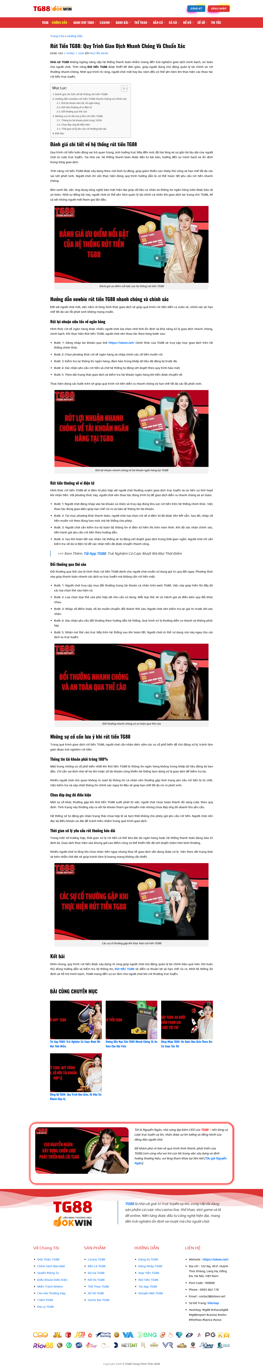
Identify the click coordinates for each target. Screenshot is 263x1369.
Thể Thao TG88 (98, 1286)
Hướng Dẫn (59, 22)
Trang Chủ (57, 36)
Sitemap (213, 1303)
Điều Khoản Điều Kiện (52, 1280)
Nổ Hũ (187, 22)
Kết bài (59, 133)
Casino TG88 (96, 1259)
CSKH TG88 (45, 1300)
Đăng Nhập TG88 (150, 1266)
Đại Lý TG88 (45, 1306)
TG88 (45, 22)
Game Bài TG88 (98, 1300)
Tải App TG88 (95, 553)
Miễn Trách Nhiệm (50, 1286)
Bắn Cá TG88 (97, 1266)
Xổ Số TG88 (96, 1293)
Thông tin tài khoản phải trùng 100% (81, 120)
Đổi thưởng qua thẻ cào (74, 111)
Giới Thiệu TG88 (48, 1259)
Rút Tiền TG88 (148, 1280)
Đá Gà (173, 22)
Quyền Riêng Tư (48, 1273)
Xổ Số (201, 22)
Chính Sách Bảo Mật (51, 1266)
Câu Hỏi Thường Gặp (51, 1293)
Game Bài (122, 22)
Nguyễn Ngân (99, 53)
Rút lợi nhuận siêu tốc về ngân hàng (80, 103)
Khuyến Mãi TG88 (150, 1293)
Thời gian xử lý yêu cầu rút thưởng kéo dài (83, 128)
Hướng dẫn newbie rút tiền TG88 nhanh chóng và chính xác (91, 98)
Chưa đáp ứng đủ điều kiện (75, 124)
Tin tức (216, 22)
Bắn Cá (158, 22)
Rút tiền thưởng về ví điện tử (76, 107)
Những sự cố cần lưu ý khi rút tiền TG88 (79, 116)
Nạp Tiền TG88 (148, 1273)
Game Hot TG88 (83, 22)
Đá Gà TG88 (96, 1273)
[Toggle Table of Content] (122, 88)
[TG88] (52, 8)
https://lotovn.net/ (122, 343)
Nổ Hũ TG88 (96, 1280)
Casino (105, 22)
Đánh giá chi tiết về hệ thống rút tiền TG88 (81, 94)
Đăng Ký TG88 (148, 1259)
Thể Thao (140, 22)
